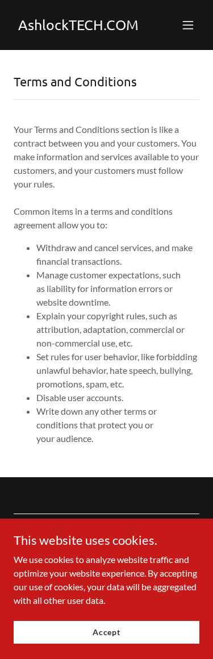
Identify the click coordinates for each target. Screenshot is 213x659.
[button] (188, 25)
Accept (106, 632)
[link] (78, 26)
